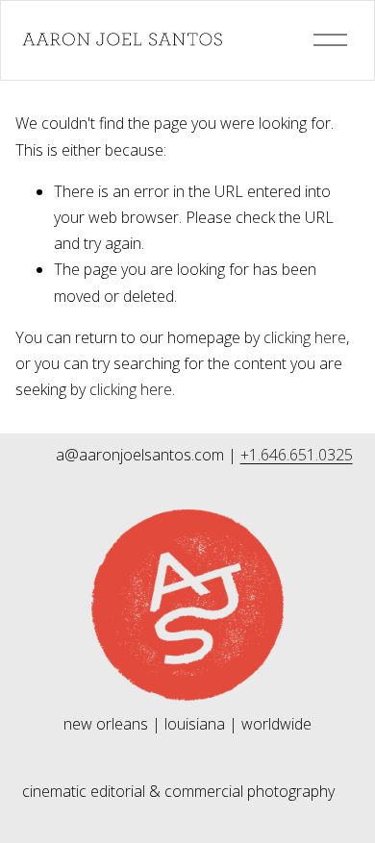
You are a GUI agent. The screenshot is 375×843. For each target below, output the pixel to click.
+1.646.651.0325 (296, 454)
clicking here (304, 337)
